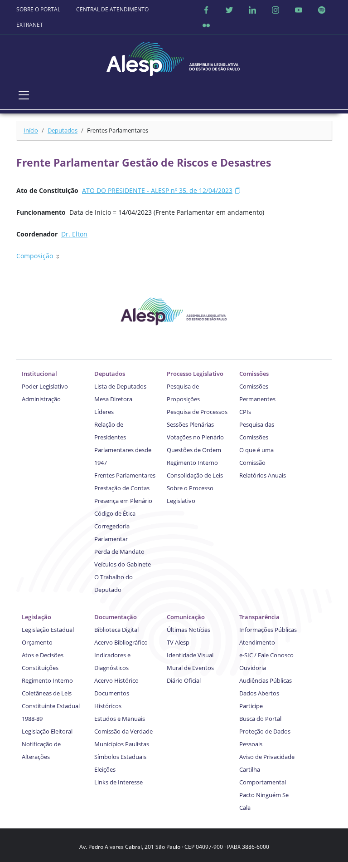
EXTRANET (29, 25)
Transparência (259, 617)
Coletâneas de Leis (47, 693)
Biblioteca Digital (116, 630)
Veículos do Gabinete (122, 564)
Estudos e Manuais (119, 718)
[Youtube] (298, 9)
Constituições (40, 668)
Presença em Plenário (123, 501)
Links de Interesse (118, 782)
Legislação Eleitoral (47, 731)
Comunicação (186, 617)
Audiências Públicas (265, 680)
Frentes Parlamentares (124, 475)
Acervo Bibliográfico (121, 642)
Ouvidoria (252, 668)
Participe (251, 706)
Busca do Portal (260, 718)
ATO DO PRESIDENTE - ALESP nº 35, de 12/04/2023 (157, 190)
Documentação (115, 617)
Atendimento (257, 642)
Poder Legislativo (45, 386)
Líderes (104, 412)
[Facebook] (206, 9)
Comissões (254, 373)
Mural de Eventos (190, 668)
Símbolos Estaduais (120, 757)
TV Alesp (178, 642)
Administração (41, 399)
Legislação (36, 617)
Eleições (105, 769)
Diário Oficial (184, 680)
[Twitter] (229, 9)
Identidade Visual (190, 655)
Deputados (62, 130)
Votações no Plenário (195, 437)
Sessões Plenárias (190, 424)
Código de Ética (114, 513)
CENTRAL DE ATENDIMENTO (112, 9)
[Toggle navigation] (24, 95)
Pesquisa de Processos (197, 412)
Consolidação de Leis (195, 475)
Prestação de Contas (122, 488)
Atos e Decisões (42, 655)
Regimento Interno (192, 462)
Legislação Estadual (48, 630)
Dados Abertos (259, 693)
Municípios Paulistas (121, 744)
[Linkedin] (252, 9)
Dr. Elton (74, 234)
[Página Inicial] (174, 56)
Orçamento (37, 642)
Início (31, 130)
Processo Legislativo (195, 373)
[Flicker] (206, 25)
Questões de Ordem (194, 450)
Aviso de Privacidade (267, 757)
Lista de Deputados (120, 386)
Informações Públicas (268, 630)
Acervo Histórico (116, 680)
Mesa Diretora (113, 399)
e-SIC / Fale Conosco (266, 655)
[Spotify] (321, 9)
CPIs (245, 412)
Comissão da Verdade (123, 731)
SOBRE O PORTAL (38, 9)
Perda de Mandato (119, 551)
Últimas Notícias (188, 630)
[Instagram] (275, 9)
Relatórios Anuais (262, 475)
